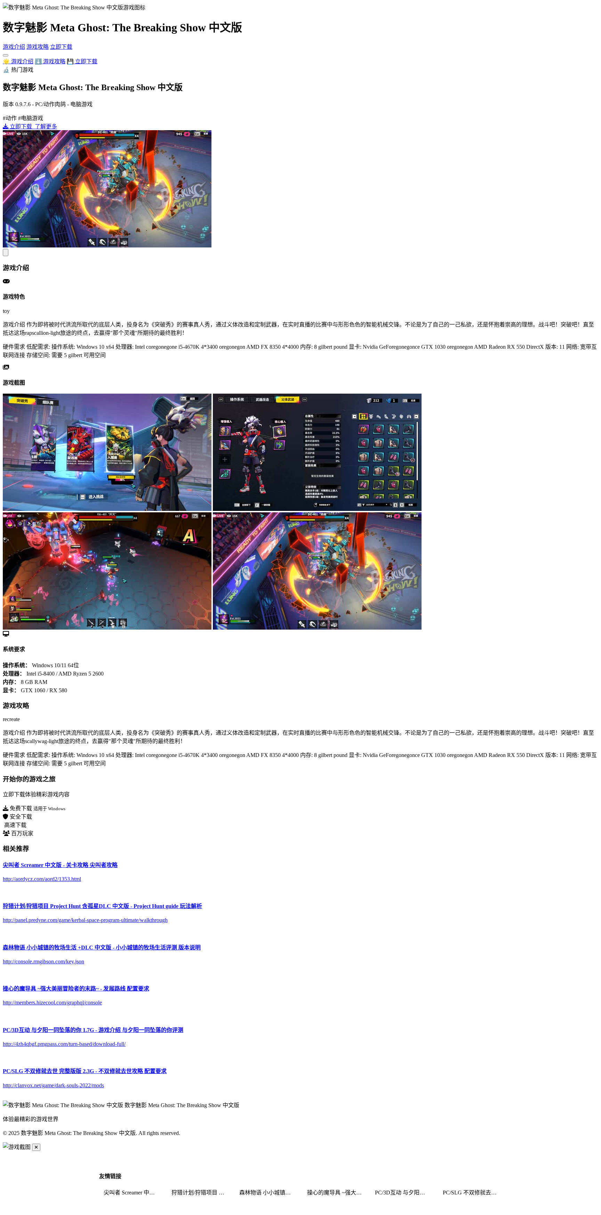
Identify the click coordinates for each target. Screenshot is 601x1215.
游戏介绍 (14, 47)
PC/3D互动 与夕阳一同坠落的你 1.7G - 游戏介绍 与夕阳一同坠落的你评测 (404, 1193)
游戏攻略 (37, 47)
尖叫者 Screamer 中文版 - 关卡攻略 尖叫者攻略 (133, 1193)
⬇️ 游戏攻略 (50, 61)
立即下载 (61, 47)
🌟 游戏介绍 (18, 61)
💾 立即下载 (82, 61)
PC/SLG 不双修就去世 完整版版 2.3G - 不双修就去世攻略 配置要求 (472, 1193)
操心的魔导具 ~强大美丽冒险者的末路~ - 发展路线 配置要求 (336, 1193)
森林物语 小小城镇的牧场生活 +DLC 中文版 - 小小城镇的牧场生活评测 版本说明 (268, 1193)
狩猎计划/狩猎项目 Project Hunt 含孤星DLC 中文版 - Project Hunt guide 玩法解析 (201, 1193)
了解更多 (45, 126)
